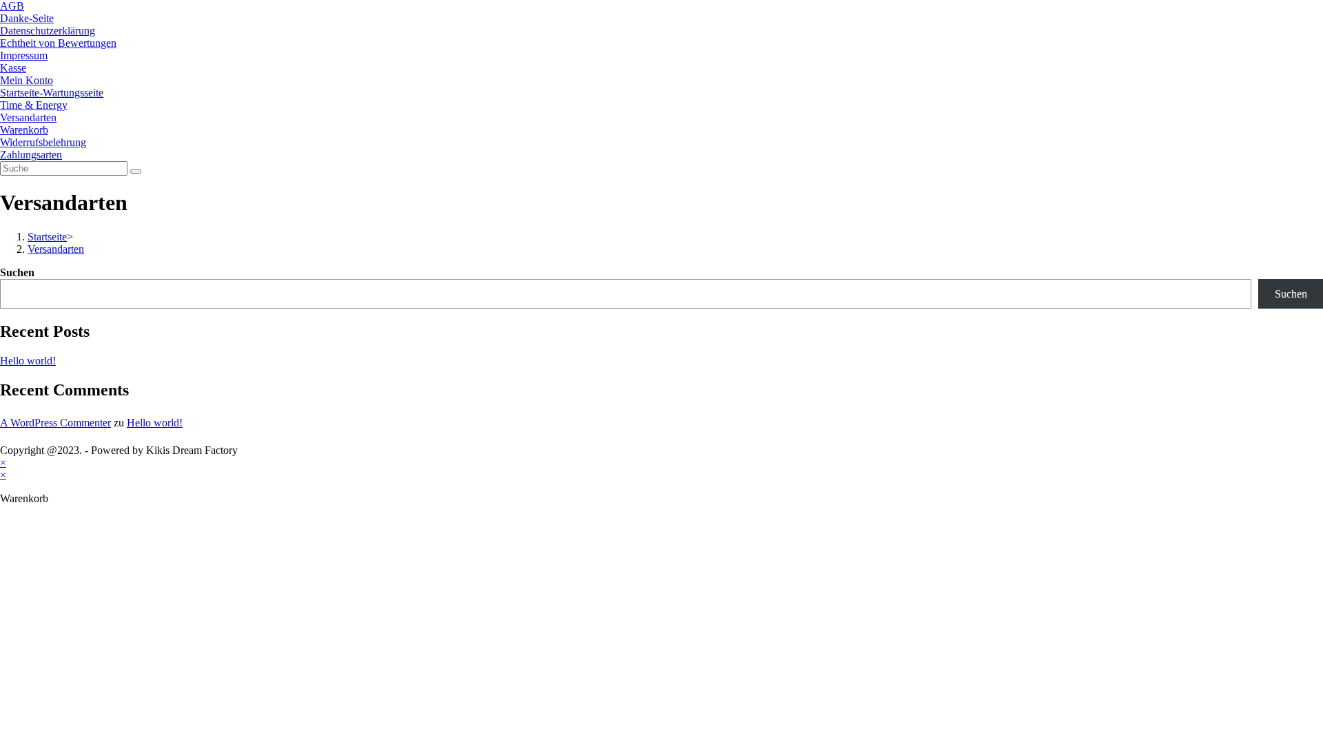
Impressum (24, 55)
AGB (12, 6)
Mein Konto (26, 80)
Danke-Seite (27, 18)
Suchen (17, 272)
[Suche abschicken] (135, 171)
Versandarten (28, 117)
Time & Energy (34, 105)
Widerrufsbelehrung (43, 142)
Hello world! (28, 360)
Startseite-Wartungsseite (51, 93)
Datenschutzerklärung (47, 31)
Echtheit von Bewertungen (58, 43)
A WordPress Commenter (55, 422)
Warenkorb (24, 130)
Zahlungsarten (31, 155)
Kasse (13, 68)
